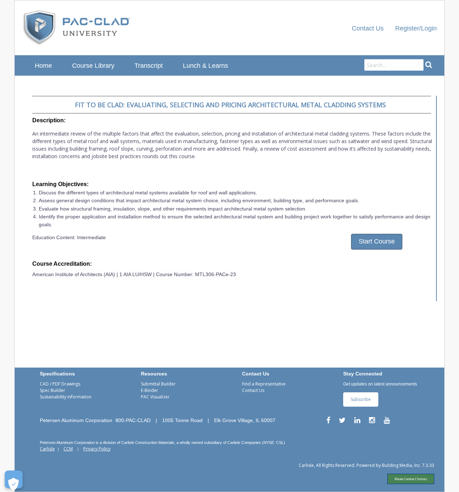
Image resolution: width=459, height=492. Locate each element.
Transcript (148, 65)
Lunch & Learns (205, 65)
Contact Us (368, 28)
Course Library (93, 65)
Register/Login (416, 28)
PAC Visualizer (155, 397)
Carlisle (47, 449)
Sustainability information (65, 397)
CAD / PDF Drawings (60, 384)
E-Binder (149, 390)
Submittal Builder (158, 384)
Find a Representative (264, 384)
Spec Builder (52, 390)
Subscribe (361, 399)
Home (43, 65)
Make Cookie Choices (410, 479)
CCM (68, 449)
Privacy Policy (96, 449)
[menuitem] (76, 28)
